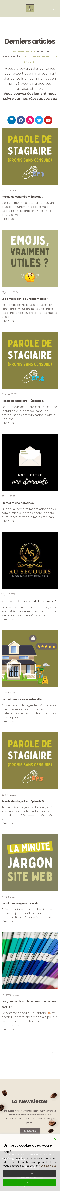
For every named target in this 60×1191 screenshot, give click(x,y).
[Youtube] (48, 120)
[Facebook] (21, 120)
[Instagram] (30, 120)
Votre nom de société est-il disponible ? (29, 601)
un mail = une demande (18, 503)
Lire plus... (8, 218)
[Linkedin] (12, 120)
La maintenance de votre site (22, 699)
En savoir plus (48, 1165)
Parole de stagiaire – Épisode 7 (23, 197)
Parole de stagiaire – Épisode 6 (23, 401)
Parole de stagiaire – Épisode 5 (23, 801)
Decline (30, 1173)
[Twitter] (39, 120)
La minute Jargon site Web (20, 903)
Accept (30, 1182)
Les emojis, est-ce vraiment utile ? (25, 299)
